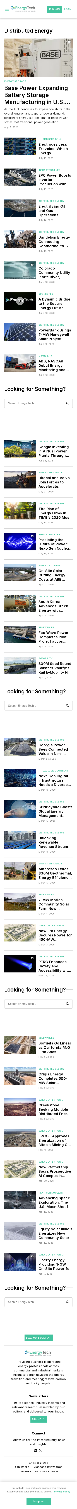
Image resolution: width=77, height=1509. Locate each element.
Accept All (38, 1501)
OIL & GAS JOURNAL (47, 1471)
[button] (7, 9)
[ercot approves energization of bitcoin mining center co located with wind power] (20, 1138)
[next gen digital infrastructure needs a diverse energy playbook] (20, 778)
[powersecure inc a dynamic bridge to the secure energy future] (20, 301)
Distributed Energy (51, 201)
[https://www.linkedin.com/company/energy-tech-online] (35, 1450)
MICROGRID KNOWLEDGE (47, 1467)
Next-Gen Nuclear (50, 1192)
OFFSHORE (24, 1471)
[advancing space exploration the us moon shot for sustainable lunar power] (20, 1200)
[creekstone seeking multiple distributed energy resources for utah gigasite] (20, 1107)
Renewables (46, 627)
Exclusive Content (55, 770)
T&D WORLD (22, 1467)
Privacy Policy (62, 1491)
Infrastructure (49, 170)
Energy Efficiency (50, 472)
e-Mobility (45, 356)
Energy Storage (15, 81)
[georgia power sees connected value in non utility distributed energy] (20, 747)
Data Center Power (51, 925)
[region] (38, 1495)
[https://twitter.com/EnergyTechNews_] (40, 1450)
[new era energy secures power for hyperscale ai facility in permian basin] (20, 932)
